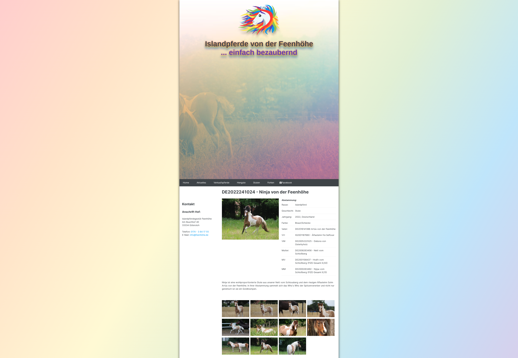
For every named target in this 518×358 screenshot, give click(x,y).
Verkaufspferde (221, 182)
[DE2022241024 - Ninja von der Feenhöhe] (250, 238)
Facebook (287, 182)
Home (186, 182)
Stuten (256, 182)
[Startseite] (259, 21)
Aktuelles (201, 182)
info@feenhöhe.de (199, 235)
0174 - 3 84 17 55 (200, 231)
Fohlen (270, 182)
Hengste (241, 182)
